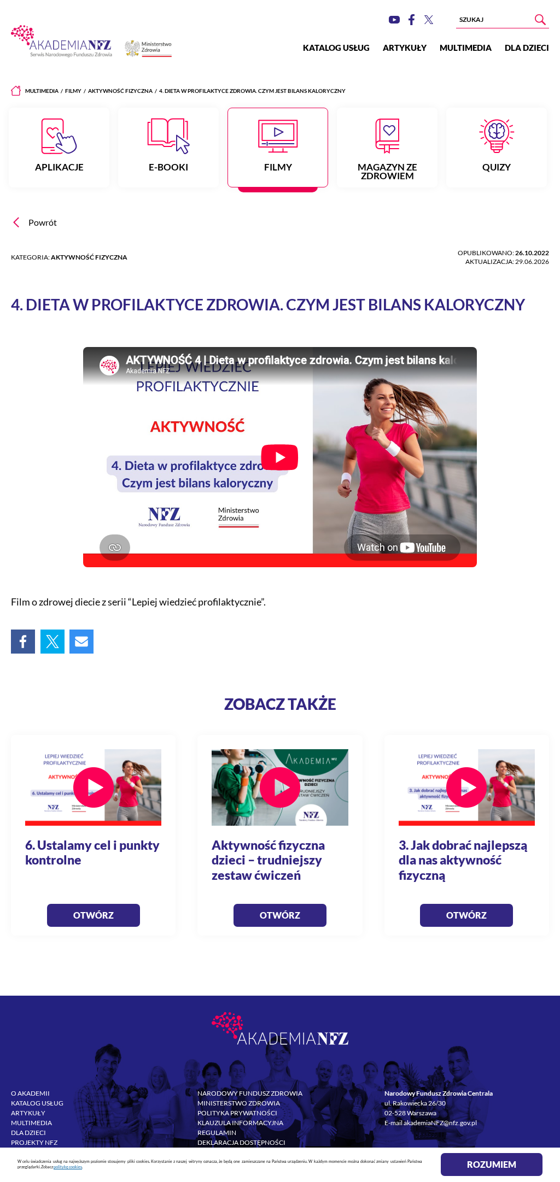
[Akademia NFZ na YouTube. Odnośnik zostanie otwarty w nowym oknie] (394, 19)
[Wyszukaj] (540, 19)
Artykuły (405, 47)
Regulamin (216, 1132)
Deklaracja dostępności (241, 1142)
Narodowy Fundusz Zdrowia (249, 1093)
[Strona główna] (16, 91)
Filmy (73, 90)
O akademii (30, 1093)
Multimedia (466, 47)
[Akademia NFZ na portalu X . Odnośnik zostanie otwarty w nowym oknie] (428, 20)
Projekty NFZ (34, 1142)
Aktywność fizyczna (120, 90)
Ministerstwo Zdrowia (238, 1103)
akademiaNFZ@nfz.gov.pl (440, 1123)
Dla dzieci (527, 47)
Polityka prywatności (237, 1113)
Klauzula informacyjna (240, 1123)
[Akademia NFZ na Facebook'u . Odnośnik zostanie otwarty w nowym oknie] (412, 19)
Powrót (42, 222)
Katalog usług (336, 47)
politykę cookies (68, 1167)
